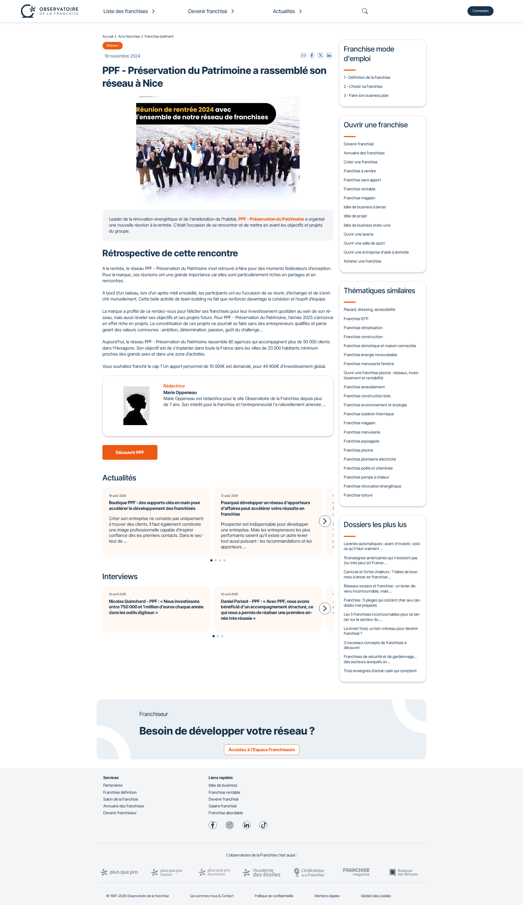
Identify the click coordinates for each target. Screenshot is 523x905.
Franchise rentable (359, 189)
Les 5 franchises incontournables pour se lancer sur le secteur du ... (382, 617)
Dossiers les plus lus (375, 524)
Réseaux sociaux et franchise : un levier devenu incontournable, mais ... (380, 588)
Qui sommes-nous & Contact (212, 896)
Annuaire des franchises (364, 153)
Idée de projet (355, 216)
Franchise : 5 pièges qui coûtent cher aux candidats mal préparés (382, 603)
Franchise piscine (358, 450)
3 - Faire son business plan (366, 95)
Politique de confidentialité (274, 896)
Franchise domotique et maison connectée (380, 345)
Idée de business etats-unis (367, 225)
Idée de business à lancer (365, 207)
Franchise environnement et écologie (375, 404)
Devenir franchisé (359, 144)
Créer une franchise (361, 162)
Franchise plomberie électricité (370, 459)
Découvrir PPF (130, 452)
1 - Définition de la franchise (367, 77)
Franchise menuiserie (362, 432)
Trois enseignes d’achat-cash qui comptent (380, 670)
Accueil (107, 36)
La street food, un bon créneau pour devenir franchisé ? (381, 631)
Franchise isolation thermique (369, 413)
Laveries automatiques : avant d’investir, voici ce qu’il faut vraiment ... (382, 546)
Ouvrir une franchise (376, 124)
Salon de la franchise (120, 799)
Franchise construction (363, 336)
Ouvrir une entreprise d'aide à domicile (376, 252)
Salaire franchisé (223, 806)
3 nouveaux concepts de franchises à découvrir (375, 645)
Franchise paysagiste (361, 441)
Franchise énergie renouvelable (370, 354)
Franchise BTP (356, 318)
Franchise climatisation (363, 327)
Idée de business (223, 785)
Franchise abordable (226, 812)
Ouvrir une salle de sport (364, 243)
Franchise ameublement (364, 386)
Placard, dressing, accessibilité (369, 309)
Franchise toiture (358, 495)
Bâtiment (112, 45)
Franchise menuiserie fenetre (369, 363)
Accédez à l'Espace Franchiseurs (262, 749)
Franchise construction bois (367, 395)
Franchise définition (120, 792)
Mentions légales (327, 896)
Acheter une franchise (362, 261)
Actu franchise (129, 36)
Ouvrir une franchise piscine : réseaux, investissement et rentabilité (381, 375)
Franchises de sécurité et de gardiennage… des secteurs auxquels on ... (380, 659)
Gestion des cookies (376, 896)
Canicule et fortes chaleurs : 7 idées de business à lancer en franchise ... (381, 574)
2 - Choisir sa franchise (363, 86)
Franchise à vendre (360, 171)
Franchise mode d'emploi (369, 53)
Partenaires (113, 785)
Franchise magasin (359, 198)
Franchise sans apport (362, 180)
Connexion (481, 11)
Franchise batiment (159, 36)
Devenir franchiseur (120, 812)
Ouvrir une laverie (358, 234)
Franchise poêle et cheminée (368, 468)
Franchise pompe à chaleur (366, 477)
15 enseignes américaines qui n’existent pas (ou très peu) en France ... (381, 560)
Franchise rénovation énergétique (372, 486)
